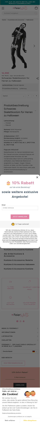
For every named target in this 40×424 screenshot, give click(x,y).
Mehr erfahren (10, 420)
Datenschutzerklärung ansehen (11, 413)
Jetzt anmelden (20, 216)
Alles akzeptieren (29, 420)
